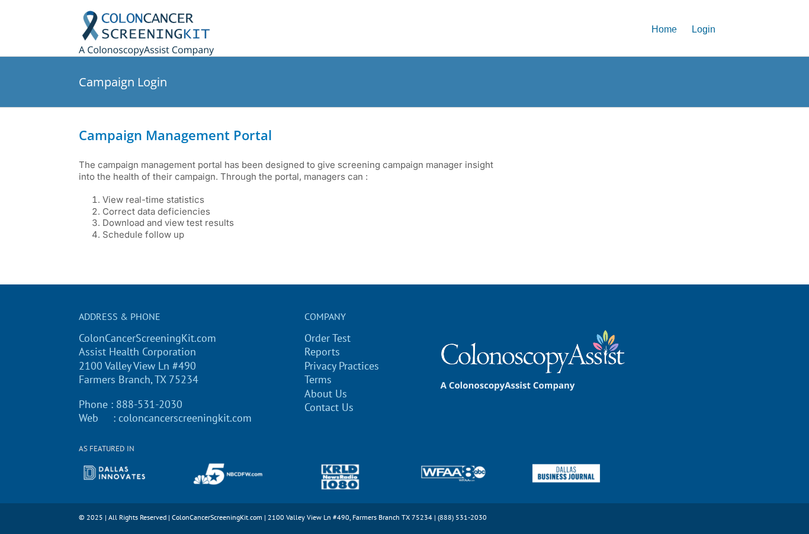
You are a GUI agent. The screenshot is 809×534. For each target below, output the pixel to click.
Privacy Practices (341, 366)
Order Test (327, 338)
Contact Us (329, 407)
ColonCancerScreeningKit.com (147, 338)
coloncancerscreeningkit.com (185, 418)
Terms (318, 379)
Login (703, 29)
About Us (325, 393)
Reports (322, 351)
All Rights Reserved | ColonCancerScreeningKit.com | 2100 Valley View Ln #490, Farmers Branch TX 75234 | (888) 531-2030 (297, 517)
